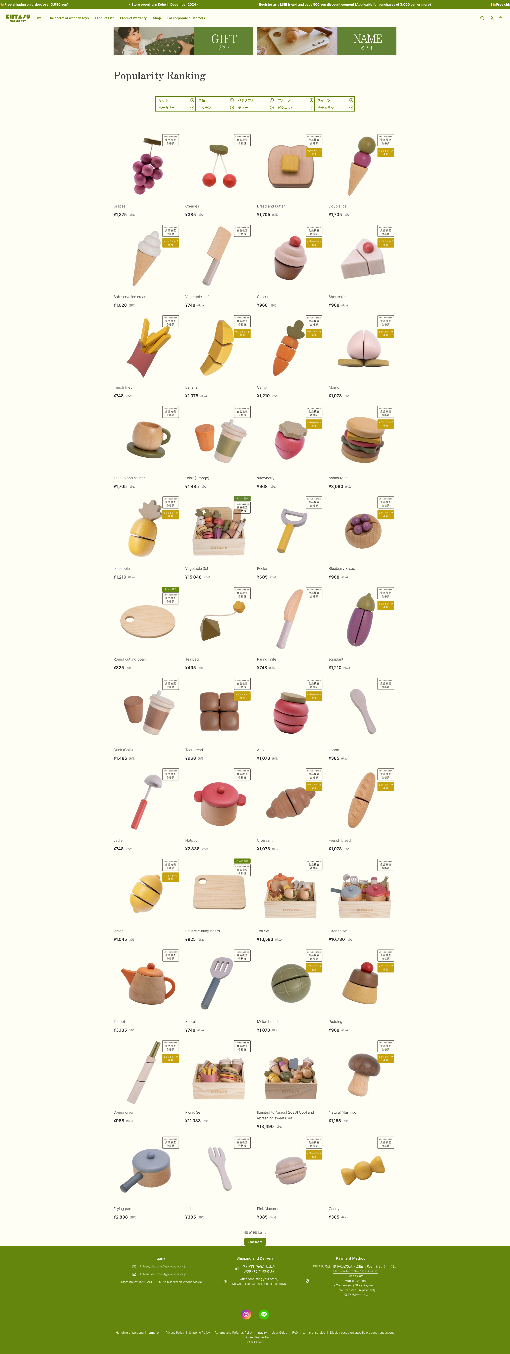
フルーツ (284, 100)
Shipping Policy (199, 1332)
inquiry (262, 1332)
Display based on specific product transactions (362, 1332)
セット (163, 100)
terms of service (314, 1332)
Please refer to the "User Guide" (355, 1271)
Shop (157, 18)
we (39, 18)
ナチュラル (326, 107)
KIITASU (259, 1342)
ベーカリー (167, 107)
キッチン (204, 107)
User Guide (279, 1332)
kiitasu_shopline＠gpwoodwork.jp (163, 1266)
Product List (104, 18)
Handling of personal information (138, 1332)
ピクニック (286, 107)
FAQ (295, 1332)
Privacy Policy (175, 1332)
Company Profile (257, 1337)
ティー (243, 107)
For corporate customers (186, 18)
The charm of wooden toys (68, 18)
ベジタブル (246, 100)
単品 (201, 100)
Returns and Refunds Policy (234, 1332)
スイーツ (324, 100)
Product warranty (133, 18)
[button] (482, 18)
